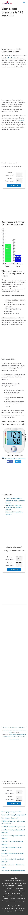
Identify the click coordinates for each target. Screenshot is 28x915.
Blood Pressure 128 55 (14, 739)
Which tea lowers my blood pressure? (13, 815)
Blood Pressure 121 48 (17, 727)
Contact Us (21, 908)
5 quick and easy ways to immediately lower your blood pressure (15, 501)
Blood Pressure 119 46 (14, 730)
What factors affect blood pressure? (13, 827)
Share (10, 461)
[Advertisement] (14, 33)
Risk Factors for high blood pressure (13, 870)
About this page (9, 911)
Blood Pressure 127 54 (20, 736)
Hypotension (12, 58)
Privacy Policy (19, 911)
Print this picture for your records (15, 458)
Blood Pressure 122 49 (8, 727)
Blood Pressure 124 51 (14, 734)
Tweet (19, 461)
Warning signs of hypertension (11, 812)
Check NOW (14, 185)
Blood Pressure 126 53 (10, 736)
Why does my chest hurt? (14, 505)
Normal (21, 120)
